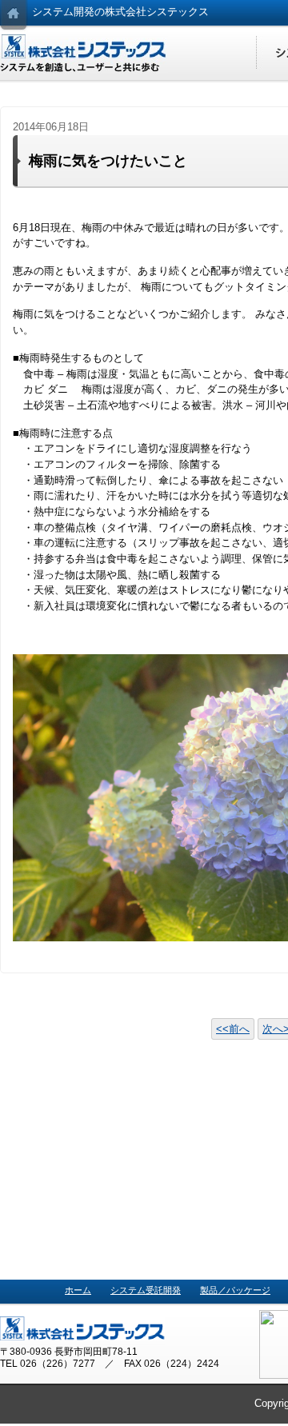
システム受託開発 (145, 1290)
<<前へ (233, 1029)
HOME (14, 16)
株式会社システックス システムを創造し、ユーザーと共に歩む (84, 54)
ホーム (78, 1290)
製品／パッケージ (235, 1290)
